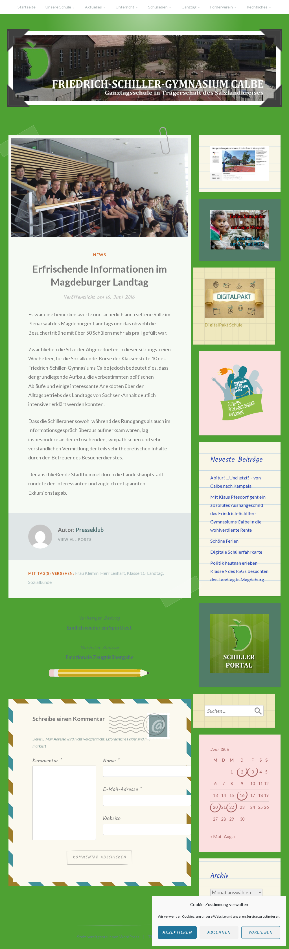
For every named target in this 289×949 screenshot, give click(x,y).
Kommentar (47, 761)
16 (242, 795)
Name (111, 761)
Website (112, 819)
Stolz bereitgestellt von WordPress (108, 936)
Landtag (155, 573)
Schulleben (158, 7)
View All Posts (75, 539)
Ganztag (188, 7)
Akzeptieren (177, 932)
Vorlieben (261, 932)
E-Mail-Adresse (122, 790)
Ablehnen (219, 932)
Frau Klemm (86, 573)
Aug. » (230, 836)
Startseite (26, 7)
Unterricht (125, 7)
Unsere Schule (58, 7)
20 (215, 807)
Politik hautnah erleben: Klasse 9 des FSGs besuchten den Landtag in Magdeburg (239, 571)
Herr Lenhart (112, 573)
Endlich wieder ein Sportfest (99, 622)
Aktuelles (93, 7)
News (99, 254)
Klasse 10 (136, 573)
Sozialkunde (40, 582)
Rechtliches (257, 7)
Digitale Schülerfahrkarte (236, 552)
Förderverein (221, 7)
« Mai (215, 836)
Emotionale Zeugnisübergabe (99, 652)
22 (231, 807)
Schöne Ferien (224, 540)
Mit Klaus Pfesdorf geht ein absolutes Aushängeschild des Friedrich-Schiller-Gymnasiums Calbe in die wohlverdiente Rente (238, 513)
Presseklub (90, 529)
